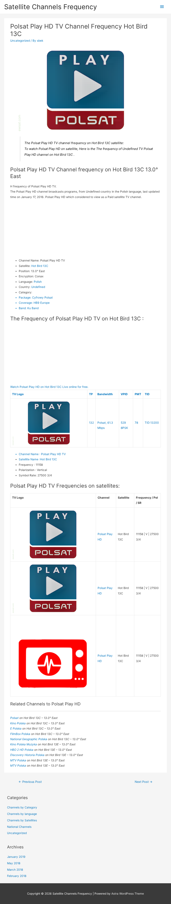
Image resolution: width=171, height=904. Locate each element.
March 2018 (15, 869)
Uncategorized (20, 40)
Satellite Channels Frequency (50, 7)
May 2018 (13, 863)
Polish (38, 281)
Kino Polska (18, 723)
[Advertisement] (85, 229)
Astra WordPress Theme (127, 893)
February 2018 (16, 876)
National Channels (19, 826)
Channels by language (22, 814)
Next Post (143, 782)
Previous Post (30, 782)
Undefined (38, 287)
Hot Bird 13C (39, 266)
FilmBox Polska (20, 734)
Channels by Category (22, 807)
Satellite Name (29, 459)
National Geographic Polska (29, 739)
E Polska (16, 728)
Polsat (14, 718)
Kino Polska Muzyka (24, 744)
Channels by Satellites (22, 820)
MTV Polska (18, 760)
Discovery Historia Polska (27, 755)
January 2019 (16, 856)
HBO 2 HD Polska (22, 749)
